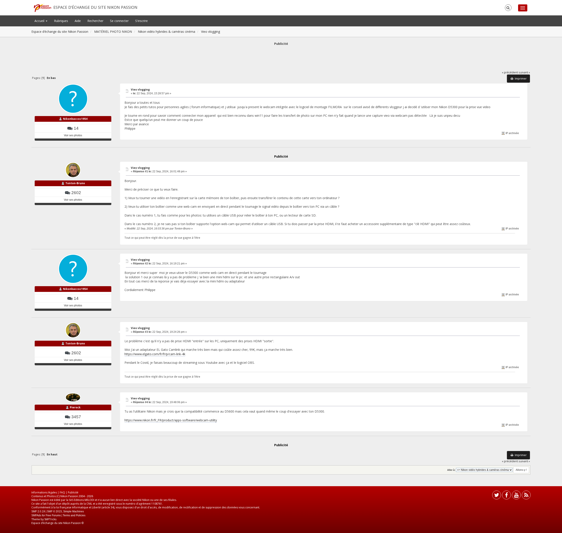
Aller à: (451, 470)
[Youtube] (516, 496)
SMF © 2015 (54, 511)
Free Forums (53, 515)
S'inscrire (141, 21)
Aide (78, 21)
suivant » (524, 72)
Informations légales (44, 492)
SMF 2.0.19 (38, 511)
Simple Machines (73, 511)
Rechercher (95, 21)
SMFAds (36, 515)
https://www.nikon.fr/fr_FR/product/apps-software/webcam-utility (170, 420)
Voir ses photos (73, 135)
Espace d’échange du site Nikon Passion (95, 7)
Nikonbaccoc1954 (75, 119)
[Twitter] (496, 496)
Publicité (73, 492)
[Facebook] (506, 496)
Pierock (75, 407)
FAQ (62, 492)
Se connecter (119, 21)
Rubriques (61, 21)
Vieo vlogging (140, 89)
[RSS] (526, 496)
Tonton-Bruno (75, 183)
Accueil (39, 21)
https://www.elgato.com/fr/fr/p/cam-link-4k (154, 354)
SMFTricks (50, 519)
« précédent (510, 72)
